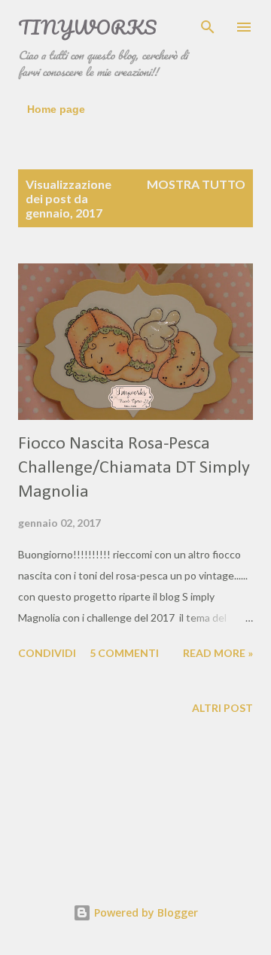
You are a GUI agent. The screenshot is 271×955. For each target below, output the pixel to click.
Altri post (222, 707)
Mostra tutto (196, 184)
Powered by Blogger (144, 912)
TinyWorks (87, 27)
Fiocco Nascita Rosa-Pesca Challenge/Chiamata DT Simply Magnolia (134, 468)
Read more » (218, 652)
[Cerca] (208, 27)
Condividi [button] (47, 652)
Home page (56, 109)
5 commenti (124, 652)
